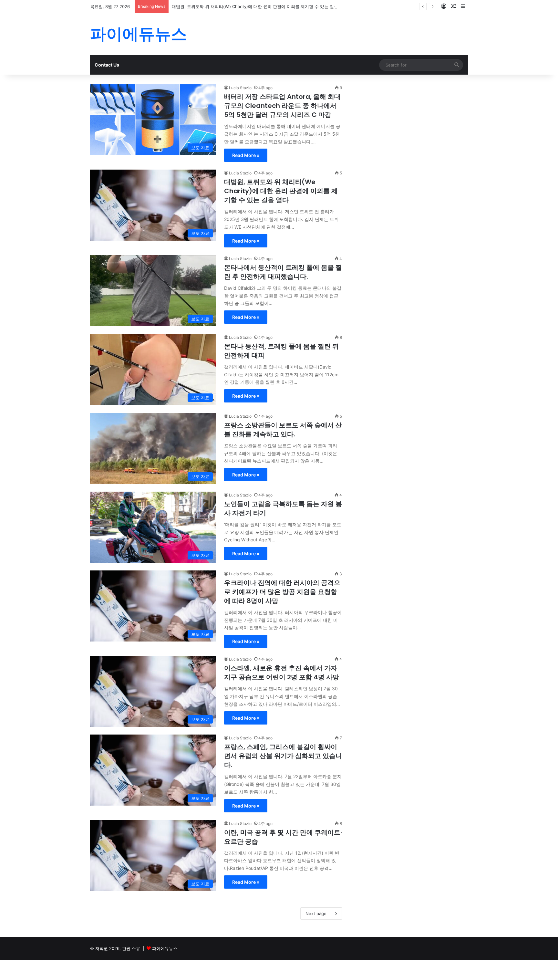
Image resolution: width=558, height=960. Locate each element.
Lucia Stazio (240, 87)
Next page (315, 913)
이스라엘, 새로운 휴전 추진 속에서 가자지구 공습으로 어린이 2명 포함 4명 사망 (281, 672)
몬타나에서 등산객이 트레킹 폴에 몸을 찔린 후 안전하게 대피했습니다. (283, 272)
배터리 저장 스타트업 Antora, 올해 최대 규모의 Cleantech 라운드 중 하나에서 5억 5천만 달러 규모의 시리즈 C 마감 (282, 105)
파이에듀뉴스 (164, 948)
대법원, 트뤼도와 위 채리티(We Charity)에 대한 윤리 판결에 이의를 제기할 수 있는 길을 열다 (260, 6)
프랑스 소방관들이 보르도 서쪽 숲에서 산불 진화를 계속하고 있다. (283, 430)
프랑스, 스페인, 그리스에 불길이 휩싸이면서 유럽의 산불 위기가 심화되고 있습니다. (283, 755)
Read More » (245, 155)
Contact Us (107, 65)
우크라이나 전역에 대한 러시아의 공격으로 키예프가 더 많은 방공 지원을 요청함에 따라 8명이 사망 (282, 591)
